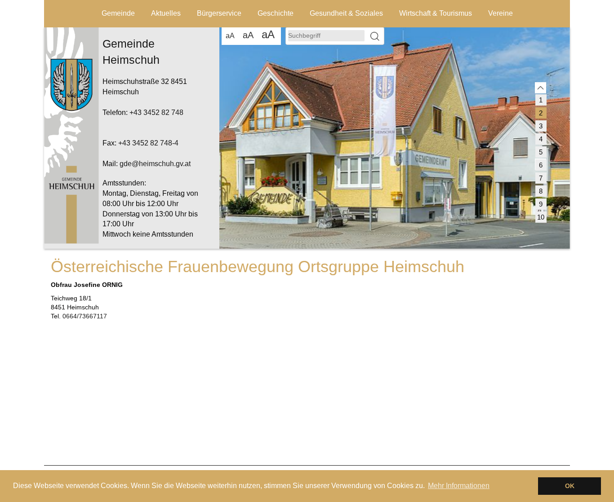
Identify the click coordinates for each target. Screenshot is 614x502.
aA (230, 36)
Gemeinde (118, 13)
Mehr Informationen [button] (458, 485)
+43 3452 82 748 (156, 112)
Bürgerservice (219, 13)
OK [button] (569, 485)
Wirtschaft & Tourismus (435, 13)
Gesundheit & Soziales (346, 13)
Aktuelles (166, 13)
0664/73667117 (84, 316)
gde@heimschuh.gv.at (155, 163)
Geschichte (276, 13)
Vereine (500, 13)
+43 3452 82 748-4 (148, 143)
